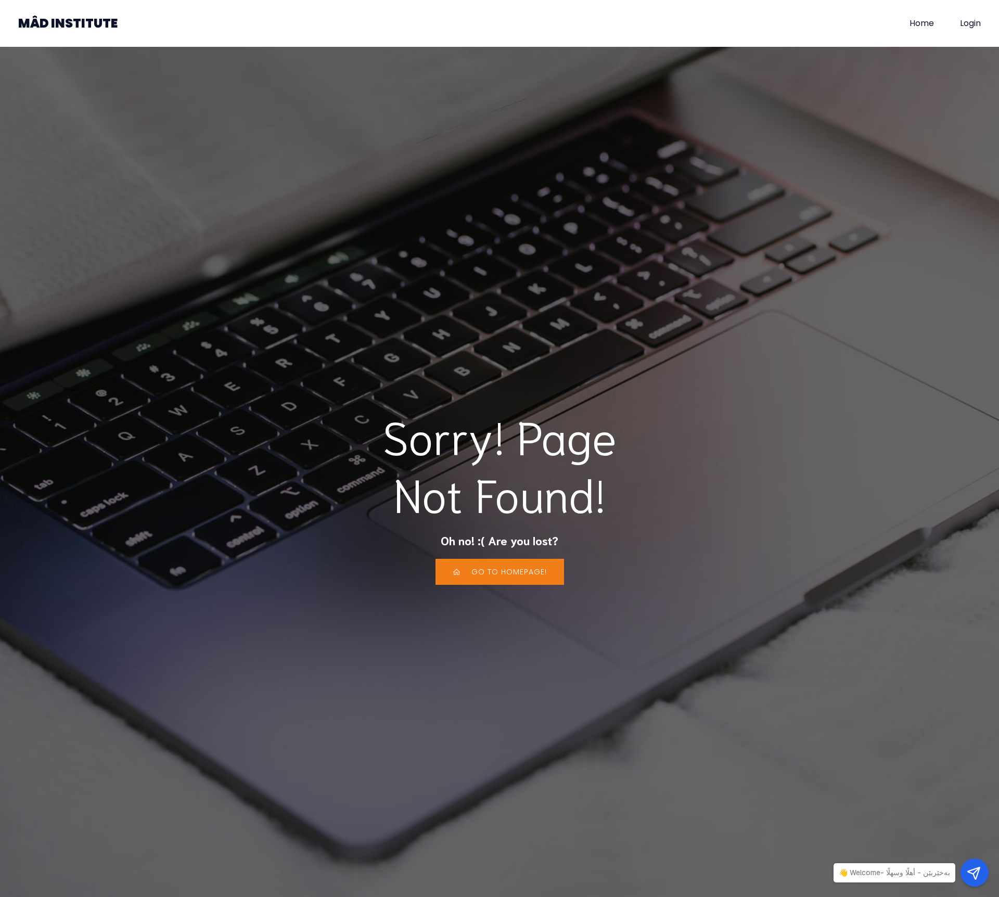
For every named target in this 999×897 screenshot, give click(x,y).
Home (922, 23)
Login (970, 23)
